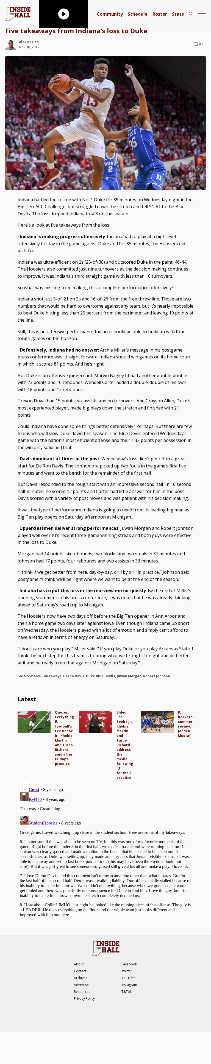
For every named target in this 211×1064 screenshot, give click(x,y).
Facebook (129, 964)
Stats (178, 14)
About (79, 964)
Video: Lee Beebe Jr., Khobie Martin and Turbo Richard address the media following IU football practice (124, 745)
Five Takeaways (48, 676)
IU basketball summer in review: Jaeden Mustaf (187, 724)
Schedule (138, 14)
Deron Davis (73, 676)
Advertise (81, 984)
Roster (159, 14)
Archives (80, 978)
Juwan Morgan (129, 676)
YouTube (128, 978)
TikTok (126, 991)
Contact (80, 971)
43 (200, 44)
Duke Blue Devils (100, 676)
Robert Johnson (156, 676)
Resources (82, 991)
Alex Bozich (29, 42)
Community (110, 14)
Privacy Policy (84, 998)
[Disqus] (105, 848)
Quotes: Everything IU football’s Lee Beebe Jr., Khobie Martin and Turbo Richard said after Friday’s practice (64, 738)
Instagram (129, 984)
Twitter (126, 971)
